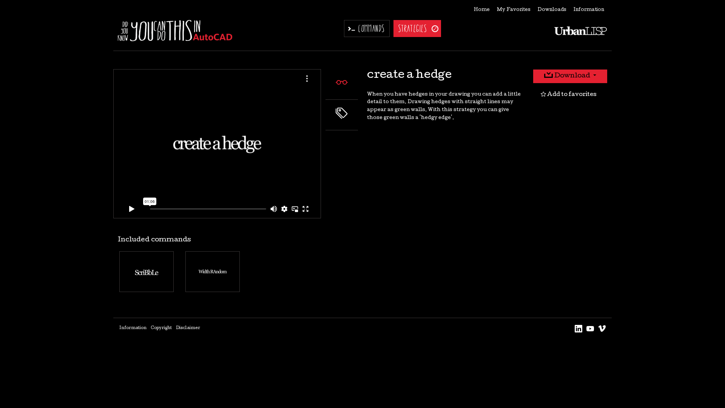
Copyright (161, 328)
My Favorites (514, 10)
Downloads (552, 10)
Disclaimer (188, 328)
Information (589, 10)
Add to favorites (571, 95)
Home (482, 10)
